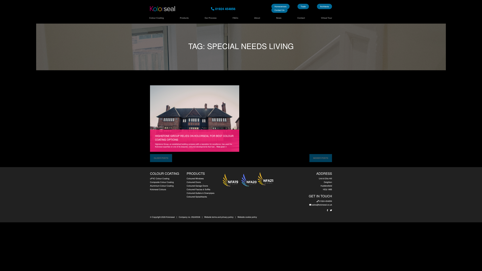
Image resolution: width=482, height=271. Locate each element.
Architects (324, 6)
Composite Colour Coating (162, 182)
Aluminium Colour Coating (162, 185)
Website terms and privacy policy (218, 217)
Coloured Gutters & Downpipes (200, 193)
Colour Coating (156, 17)
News (278, 17)
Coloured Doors (194, 182)
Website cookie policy (247, 217)
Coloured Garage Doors (197, 185)
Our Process (211, 17)
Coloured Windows (195, 178)
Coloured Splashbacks (197, 196)
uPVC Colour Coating (159, 178)
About (257, 17)
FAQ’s (235, 17)
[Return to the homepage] (162, 8)
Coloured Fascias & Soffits (198, 189)
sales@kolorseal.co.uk (321, 204)
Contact (301, 17)
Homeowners (280, 6)
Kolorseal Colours (158, 189)
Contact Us (279, 10)
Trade (303, 6)
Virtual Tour (326, 17)
